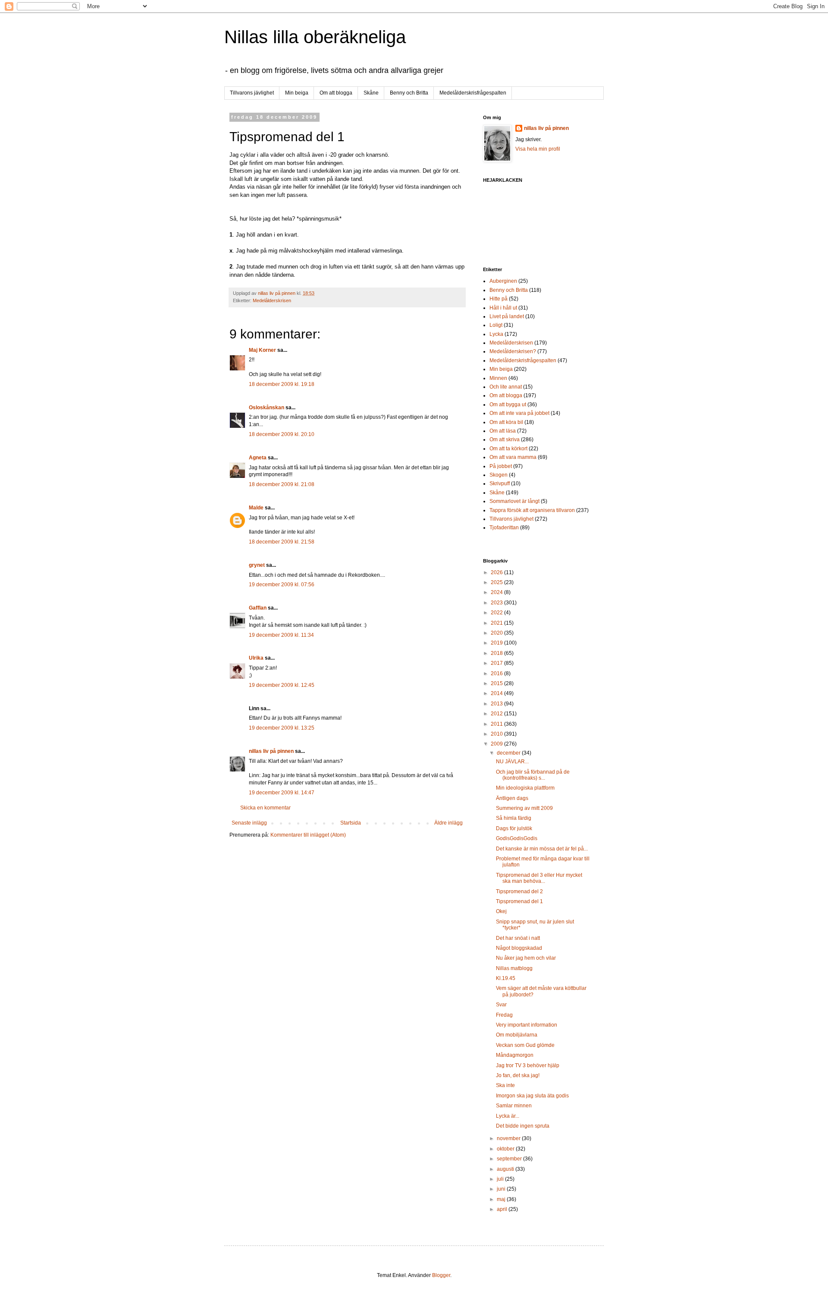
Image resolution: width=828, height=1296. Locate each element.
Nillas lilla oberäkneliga (315, 37)
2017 (497, 663)
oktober (506, 1149)
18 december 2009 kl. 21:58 (281, 542)
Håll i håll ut (503, 308)
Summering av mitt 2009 (524, 808)
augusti (506, 1169)
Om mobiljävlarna (516, 1035)
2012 (497, 714)
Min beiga (296, 93)
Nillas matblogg (514, 968)
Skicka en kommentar (265, 808)
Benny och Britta (409, 93)
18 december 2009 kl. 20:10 (281, 434)
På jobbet (500, 466)
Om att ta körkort (508, 449)
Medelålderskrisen (272, 300)
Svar (501, 1005)
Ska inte (505, 1085)
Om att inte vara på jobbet (519, 413)
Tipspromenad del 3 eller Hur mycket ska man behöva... (539, 878)
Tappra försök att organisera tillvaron (532, 510)
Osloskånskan (266, 408)
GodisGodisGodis (516, 838)
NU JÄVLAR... (512, 762)
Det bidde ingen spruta (522, 1126)
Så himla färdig (513, 818)
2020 (497, 633)
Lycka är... (507, 1116)
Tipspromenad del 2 (519, 891)
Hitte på (498, 299)
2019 (497, 643)
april (502, 1209)
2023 (497, 603)
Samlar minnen (514, 1106)
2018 (497, 653)
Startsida (350, 823)
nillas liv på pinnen (271, 751)
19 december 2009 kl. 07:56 (281, 585)
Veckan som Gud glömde (525, 1045)
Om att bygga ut (507, 404)
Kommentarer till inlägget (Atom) (308, 835)
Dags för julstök (514, 828)
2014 (497, 693)
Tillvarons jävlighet (252, 93)
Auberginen (503, 281)
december (509, 753)
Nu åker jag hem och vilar (526, 958)
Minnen (498, 378)
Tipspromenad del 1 (519, 901)
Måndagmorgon (514, 1055)
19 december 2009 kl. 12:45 (281, 685)
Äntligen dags (512, 798)
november (509, 1138)
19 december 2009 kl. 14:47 (281, 793)
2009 (497, 744)
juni (502, 1189)
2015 (497, 683)
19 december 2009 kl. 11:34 (281, 635)
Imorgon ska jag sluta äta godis (532, 1096)
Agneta (258, 458)
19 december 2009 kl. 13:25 (281, 728)
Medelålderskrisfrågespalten (472, 93)
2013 (497, 704)
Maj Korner (262, 350)
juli (501, 1179)
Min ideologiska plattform (525, 788)
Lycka (496, 334)
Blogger (441, 1275)
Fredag (504, 1015)
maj (502, 1199)
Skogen (498, 475)
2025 (497, 582)
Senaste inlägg (249, 823)
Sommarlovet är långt (514, 501)
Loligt (495, 325)
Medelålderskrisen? (512, 351)
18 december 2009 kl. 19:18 (281, 384)
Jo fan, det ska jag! (517, 1075)
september (510, 1159)
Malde (256, 508)
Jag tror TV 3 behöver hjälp (527, 1065)
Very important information (526, 1025)
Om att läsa (502, 431)
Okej (501, 911)
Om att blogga (336, 93)
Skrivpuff (499, 483)
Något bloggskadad (519, 948)
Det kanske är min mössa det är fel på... (542, 849)
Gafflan (258, 608)
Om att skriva (504, 439)
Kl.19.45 (505, 978)
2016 (497, 673)
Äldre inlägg (448, 823)
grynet (257, 565)
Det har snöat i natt (518, 938)
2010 (497, 734)
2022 (497, 613)
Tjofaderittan (504, 528)
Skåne (371, 93)
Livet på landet (506, 316)
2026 (497, 572)
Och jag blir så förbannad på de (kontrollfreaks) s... (533, 775)
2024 (497, 592)
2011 (497, 724)
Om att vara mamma (512, 457)
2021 (497, 623)
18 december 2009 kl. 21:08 (281, 484)
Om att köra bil (506, 422)
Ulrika (256, 658)
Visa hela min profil (537, 149)
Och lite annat (505, 387)
